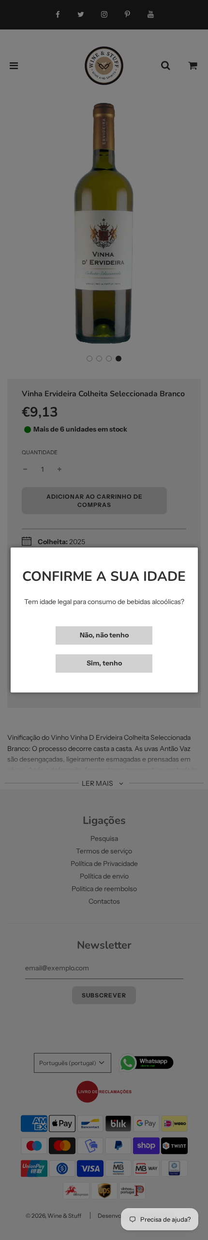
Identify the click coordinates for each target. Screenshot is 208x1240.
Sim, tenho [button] (104, 663)
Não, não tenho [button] (104, 635)
